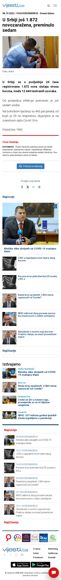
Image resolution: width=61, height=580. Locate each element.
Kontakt (51, 557)
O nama (36, 549)
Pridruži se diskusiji (32, 166)
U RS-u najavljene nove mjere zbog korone (36, 259)
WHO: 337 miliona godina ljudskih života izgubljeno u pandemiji (37, 417)
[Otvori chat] (54, 572)
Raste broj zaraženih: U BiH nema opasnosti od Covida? (35, 296)
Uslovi (36, 553)
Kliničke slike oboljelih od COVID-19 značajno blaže (30, 250)
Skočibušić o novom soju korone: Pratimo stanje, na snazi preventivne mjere (37, 334)
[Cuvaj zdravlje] (35, 538)
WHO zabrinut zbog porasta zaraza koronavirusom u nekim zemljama (36, 314)
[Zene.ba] (26, 538)
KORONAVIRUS (30, 436)
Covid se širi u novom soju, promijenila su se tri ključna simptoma (34, 402)
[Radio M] (7, 538)
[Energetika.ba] (53, 538)
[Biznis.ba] (43, 538)
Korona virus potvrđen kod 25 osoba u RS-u (37, 277)
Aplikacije (53, 553)
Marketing (53, 549)
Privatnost (38, 557)
